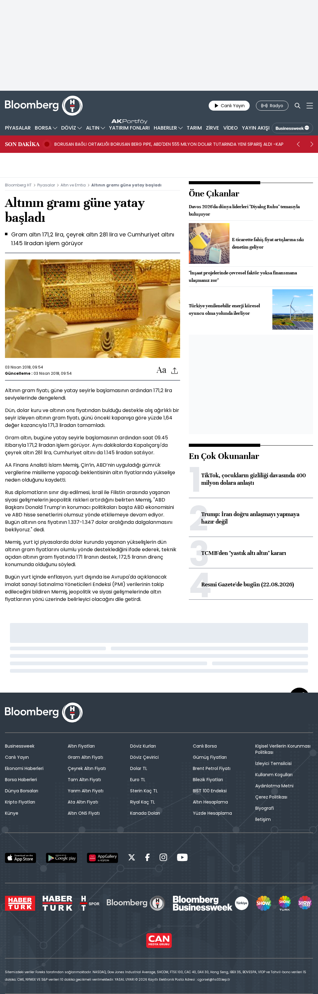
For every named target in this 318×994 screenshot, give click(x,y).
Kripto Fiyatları (20, 802)
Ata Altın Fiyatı (83, 802)
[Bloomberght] (44, 106)
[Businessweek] (211, 903)
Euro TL (137, 779)
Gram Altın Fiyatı (85, 757)
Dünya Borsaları (21, 791)
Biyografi (264, 808)
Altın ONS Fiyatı (84, 813)
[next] (312, 144)
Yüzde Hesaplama (212, 813)
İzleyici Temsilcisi (273, 763)
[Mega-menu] (310, 105)
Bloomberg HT (18, 185)
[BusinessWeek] (292, 128)
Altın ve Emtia (73, 185)
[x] (131, 858)
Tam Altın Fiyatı (84, 779)
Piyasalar (46, 185)
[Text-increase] (161, 370)
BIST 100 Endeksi (210, 791)
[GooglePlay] (61, 858)
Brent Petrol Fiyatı (211, 768)
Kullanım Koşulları (274, 775)
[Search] (297, 105)
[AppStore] (20, 858)
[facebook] (147, 858)
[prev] (298, 144)
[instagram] (163, 858)
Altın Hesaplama (210, 802)
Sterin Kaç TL (144, 791)
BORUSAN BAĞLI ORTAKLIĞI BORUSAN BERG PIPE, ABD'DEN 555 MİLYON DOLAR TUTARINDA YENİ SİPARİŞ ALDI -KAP (169, 144)
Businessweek (19, 746)
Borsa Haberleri (21, 779)
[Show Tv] (263, 903)
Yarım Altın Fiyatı (85, 791)
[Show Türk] (284, 903)
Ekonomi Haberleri (24, 768)
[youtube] (182, 858)
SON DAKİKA (22, 144)
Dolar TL (138, 768)
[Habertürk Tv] (57, 903)
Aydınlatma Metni (274, 786)
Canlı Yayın (17, 757)
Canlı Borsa (205, 746)
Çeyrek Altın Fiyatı (87, 768)
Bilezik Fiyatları (208, 779)
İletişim (263, 819)
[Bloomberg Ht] (136, 903)
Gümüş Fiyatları (210, 757)
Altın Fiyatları (81, 746)
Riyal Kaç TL (142, 802)
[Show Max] (305, 903)
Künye (11, 813)
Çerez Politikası (271, 797)
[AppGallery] (102, 858)
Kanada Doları (145, 813)
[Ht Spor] (89, 903)
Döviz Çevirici (144, 757)
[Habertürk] (20, 903)
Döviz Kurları (143, 746)
